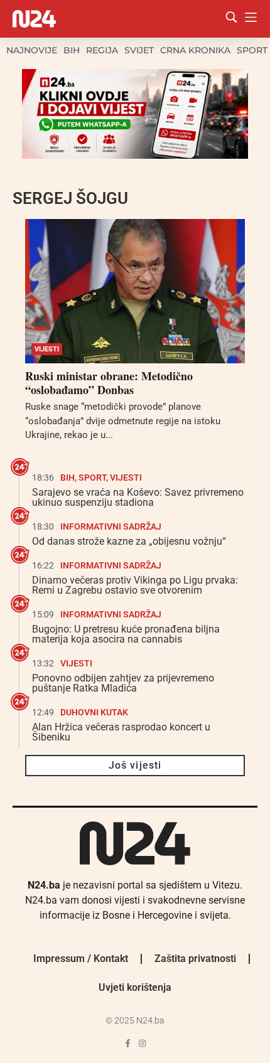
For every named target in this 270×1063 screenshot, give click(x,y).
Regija (102, 50)
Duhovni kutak (94, 712)
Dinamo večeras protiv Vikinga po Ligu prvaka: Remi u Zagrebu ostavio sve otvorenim (135, 585)
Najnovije (31, 50)
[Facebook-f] (128, 1043)
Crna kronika (195, 50)
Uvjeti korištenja (135, 987)
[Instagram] (142, 1043)
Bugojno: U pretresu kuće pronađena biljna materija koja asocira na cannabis (126, 634)
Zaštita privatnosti (195, 958)
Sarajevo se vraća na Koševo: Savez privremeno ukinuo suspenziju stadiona (138, 497)
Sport (252, 50)
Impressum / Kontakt (80, 958)
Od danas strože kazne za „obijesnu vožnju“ (129, 541)
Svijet (139, 50)
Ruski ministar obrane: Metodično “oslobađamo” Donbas (109, 383)
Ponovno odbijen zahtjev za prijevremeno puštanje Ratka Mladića (123, 683)
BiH (71, 50)
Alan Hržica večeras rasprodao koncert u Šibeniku (121, 732)
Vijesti (47, 349)
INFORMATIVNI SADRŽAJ (110, 526)
